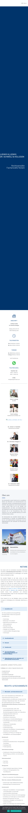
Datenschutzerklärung (16, 811)
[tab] (14, 609)
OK (8, 811)
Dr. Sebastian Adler (13, 590)
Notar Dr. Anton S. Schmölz (15, 588)
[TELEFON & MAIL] (14, 363)
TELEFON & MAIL (14, 368)
